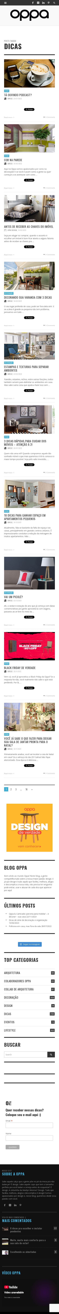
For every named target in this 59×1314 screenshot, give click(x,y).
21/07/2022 (18, 99)
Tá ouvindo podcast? (18, 95)
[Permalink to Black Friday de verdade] (29, 646)
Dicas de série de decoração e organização (28, 920)
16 (27, 789)
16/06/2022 (18, 164)
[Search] (5, 2)
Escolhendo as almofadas (23, 1252)
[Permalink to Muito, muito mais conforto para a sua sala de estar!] (5, 1241)
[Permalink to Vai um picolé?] (29, 573)
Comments (50, 550)
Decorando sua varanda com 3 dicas (28, 297)
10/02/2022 (18, 301)
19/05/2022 (22, 230)
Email (9, 1120)
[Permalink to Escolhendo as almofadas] (5, 1252)
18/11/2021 (17, 749)
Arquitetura (12, 973)
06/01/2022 (18, 448)
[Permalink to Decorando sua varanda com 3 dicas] (29, 275)
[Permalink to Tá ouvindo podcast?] (29, 73)
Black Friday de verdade (20, 667)
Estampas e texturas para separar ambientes (26, 368)
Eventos (9, 1022)
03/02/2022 (18, 374)
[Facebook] (32, 2)
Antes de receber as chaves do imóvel (28, 226)
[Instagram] (38, 2)
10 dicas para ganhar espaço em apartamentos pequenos (25, 517)
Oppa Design (12, 230)
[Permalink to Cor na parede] (29, 138)
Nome (8, 1133)
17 (55, 1228)
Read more (8, 117)
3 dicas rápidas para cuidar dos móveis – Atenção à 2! (25, 442)
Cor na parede (13, 160)
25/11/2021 (17, 671)
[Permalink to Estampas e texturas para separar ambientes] (29, 345)
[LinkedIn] (43, 2)
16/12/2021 (17, 522)
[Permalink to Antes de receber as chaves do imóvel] (29, 208)
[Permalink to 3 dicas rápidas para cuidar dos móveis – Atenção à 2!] (29, 419)
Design (8, 1005)
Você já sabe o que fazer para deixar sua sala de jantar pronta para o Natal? (28, 741)
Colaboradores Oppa (17, 981)
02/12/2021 (18, 600)
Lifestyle (10, 1030)
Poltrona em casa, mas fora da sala (25, 926)
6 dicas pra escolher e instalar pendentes (26, 1230)
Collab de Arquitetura (19, 989)
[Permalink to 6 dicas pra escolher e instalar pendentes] (5, 1228)
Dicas (7, 91)
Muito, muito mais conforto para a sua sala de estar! (28, 1241)
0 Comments (50, 117)
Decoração (9, 293)
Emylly (10, 99)
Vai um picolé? (13, 597)
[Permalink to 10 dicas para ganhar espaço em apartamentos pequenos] (29, 493)
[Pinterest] (48, 2)
